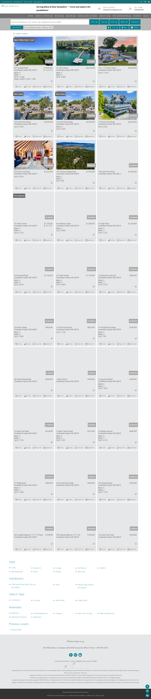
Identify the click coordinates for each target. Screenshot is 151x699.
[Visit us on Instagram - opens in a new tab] (145, 1)
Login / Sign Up (38, 2)
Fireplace (59, 613)
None (58, 584)
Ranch (35, 571)
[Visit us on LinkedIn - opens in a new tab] (149, 1)
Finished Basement (40, 613)
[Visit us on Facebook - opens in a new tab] (141, 1)
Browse (16, 630)
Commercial (15, 600)
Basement (15, 613)
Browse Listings (100, 695)
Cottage (58, 568)
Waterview (37, 617)
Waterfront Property (19, 617)
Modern (103, 568)
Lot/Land (36, 600)
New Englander (17, 571)
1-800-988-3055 (101, 648)
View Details (33, 51)
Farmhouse (82, 568)
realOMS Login (90, 695)
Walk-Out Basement (107, 613)
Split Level (81, 571)
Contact (137, 16)
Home (30, 16)
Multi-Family (60, 600)
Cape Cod (37, 568)
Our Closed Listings (87, 16)
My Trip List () (28, 2)
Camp (13, 567)
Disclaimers (82, 695)
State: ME (47, 27)
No (34, 584)
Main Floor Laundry (85, 613)
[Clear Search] (108, 27)
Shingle (58, 571)
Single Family (82, 600)
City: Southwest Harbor (32, 27)
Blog (145, 16)
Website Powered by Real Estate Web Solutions (75, 692)
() (7, 2)
